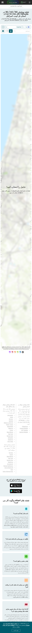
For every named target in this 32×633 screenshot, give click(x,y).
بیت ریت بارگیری (7, 31)
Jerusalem (10, 415)
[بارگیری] (16, 485)
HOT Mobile (24, 430)
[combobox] (26, 27)
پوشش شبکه (11, 31)
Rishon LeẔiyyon (8, 423)
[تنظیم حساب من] (2, 2)
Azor (12, 469)
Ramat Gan (10, 436)
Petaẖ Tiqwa (9, 424)
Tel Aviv (11, 419)
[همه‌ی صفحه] (3, 27)
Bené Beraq (10, 432)
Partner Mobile (24, 428)
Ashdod (11, 421)
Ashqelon (10, 438)
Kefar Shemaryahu (8, 471)
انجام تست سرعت (13, 2)
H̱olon (11, 430)
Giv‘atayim (10, 464)
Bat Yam (10, 434)
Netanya (10, 428)
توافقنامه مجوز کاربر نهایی (8, 625)
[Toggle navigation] (29, 2)
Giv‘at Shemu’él (9, 468)
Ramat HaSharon (8, 466)
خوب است (16, 630)
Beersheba (10, 426)
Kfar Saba (10, 441)
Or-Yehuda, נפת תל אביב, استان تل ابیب (24, 422)
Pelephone (25, 426)
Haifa (11, 417)
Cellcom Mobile (23, 432)
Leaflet (3, 346)
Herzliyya (10, 439)
